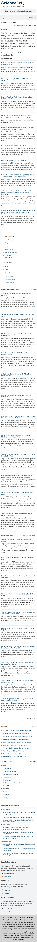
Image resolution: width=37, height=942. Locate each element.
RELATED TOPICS (7, 232)
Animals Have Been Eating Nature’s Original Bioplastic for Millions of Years (15, 436)
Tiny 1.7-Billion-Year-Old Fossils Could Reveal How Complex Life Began (17, 681)
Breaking (4, 726)
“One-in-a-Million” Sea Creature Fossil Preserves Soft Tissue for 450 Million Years (18, 613)
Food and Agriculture (8, 257)
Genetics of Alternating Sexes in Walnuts (14, 160)
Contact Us (7, 912)
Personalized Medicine (10, 771)
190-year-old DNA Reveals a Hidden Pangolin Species (16, 294)
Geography (6, 795)
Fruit (6, 266)
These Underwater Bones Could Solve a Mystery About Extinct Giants (16, 514)
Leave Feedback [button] (9, 909)
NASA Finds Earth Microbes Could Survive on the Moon (17, 558)
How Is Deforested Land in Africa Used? (14, 146)
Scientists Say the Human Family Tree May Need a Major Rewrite (17, 629)
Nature (5, 792)
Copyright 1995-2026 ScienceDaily (15, 923)
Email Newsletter (9, 874)
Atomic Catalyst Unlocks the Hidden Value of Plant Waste (17, 315)
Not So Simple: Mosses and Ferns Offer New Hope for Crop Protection (17, 63)
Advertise (30, 917)
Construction (7, 780)
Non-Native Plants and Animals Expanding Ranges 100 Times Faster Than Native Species (17, 175)
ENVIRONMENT (5, 789)
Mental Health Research (10, 774)
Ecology (5, 798)
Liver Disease (7, 768)
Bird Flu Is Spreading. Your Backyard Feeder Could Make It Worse (17, 334)
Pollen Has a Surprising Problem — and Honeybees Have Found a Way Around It (18, 647)
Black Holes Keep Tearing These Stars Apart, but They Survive (18, 833)
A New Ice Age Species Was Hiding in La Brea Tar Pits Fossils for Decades (17, 699)
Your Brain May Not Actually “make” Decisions (17, 817)
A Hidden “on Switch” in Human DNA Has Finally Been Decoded (17, 375)
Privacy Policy (7, 920)
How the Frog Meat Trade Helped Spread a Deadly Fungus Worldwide (17, 98)
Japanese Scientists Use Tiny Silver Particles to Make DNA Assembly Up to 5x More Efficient (18, 417)
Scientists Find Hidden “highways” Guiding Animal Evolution (17, 540)
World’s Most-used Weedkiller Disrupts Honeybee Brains (17, 493)
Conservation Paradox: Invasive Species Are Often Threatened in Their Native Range (17, 128)
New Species (9, 249)
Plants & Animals (8, 236)
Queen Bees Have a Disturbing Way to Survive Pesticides (16, 396)
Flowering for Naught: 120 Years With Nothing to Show (16, 80)
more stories (30, 718)
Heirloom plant (9, 276)
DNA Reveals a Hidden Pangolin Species (16, 734)
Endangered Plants (11, 252)
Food (6, 243)
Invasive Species (10, 240)
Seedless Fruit (9, 282)
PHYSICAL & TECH (6, 777)
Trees (6, 246)
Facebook (7, 890)
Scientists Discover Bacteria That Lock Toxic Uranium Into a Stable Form (18, 455)
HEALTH (3, 765)
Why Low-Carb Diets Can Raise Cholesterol (17, 748)
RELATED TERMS (7, 262)
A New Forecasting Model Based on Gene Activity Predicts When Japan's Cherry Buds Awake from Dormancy (17, 192)
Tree (6, 270)
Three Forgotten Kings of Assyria (13, 751)
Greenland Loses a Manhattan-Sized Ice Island (18, 736)
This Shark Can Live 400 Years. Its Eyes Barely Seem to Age (18, 595)
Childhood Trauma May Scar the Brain (15, 745)
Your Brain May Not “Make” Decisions (15, 754)
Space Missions (8, 786)
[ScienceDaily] (13, 3)
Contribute (22, 917)
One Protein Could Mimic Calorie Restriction (17, 731)
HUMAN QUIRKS (5, 809)
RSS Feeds (7, 877)
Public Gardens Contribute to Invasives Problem (16, 115)
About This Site (7, 917)
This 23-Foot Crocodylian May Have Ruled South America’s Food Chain (17, 663)
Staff (15, 917)
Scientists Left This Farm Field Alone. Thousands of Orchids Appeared (17, 353)
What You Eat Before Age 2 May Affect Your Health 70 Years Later (19, 813)
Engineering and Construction (12, 783)
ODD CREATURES (6, 841)
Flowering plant (10, 279)
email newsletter (26, 11)
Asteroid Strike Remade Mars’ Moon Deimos (17, 742)
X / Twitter (7, 893)
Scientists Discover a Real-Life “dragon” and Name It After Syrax (18, 576)
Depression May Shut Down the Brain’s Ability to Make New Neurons (18, 821)
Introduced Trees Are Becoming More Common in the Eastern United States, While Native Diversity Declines (18, 212)
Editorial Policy (19, 920)
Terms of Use (30, 920)
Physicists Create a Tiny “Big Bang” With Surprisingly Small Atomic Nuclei (16, 828)
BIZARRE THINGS (6, 824)
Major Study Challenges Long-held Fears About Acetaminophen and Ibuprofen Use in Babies (16, 476)
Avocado (8, 273)
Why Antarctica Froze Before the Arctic (15, 757)
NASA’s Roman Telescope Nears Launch (16, 739)
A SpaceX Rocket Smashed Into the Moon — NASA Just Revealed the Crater (19, 837)
